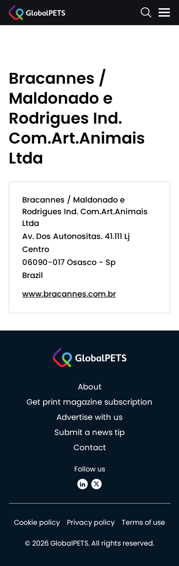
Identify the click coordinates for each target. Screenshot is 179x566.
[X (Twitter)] (96, 484)
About (90, 386)
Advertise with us (89, 417)
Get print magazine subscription (89, 401)
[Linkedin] (82, 484)
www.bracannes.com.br (69, 293)
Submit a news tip (89, 432)
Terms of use (143, 522)
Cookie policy (37, 522)
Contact (89, 447)
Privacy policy (91, 522)
